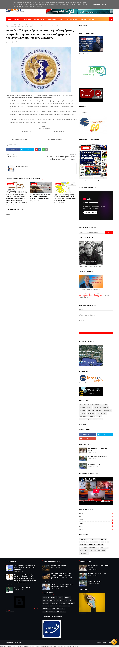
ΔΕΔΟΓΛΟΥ (104, 404)
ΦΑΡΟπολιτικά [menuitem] (72, 19)
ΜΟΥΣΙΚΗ (82, 410)
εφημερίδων (95, 180)
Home (99, 642)
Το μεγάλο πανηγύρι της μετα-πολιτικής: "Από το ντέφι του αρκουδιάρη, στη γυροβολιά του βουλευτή (61, 576)
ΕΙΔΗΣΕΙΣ (82, 407)
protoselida (100, 180)
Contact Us (110, 642)
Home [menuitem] (9, 19)
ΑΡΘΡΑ (97, 404)
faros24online (18, 642)
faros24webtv (83, 424)
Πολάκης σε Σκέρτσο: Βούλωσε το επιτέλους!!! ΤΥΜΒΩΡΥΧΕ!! (62, 585)
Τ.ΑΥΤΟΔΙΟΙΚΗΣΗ (101, 413)
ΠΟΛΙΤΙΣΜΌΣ (91, 413)
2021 (96, 529)
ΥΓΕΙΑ (99, 416)
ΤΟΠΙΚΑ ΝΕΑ (17, 25)
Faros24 (9, 42)
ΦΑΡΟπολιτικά (98, 419)
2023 (96, 523)
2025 (96, 516)
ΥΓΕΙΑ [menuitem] (61, 19)
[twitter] (105, 434)
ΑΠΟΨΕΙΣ (90, 404)
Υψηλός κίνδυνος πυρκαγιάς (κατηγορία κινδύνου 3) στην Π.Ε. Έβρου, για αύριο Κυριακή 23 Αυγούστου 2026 (65, 197)
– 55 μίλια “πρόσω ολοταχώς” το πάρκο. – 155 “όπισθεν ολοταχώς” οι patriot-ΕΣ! (25, 567)
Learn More (96, 4)
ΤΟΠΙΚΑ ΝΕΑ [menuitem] (27, 19)
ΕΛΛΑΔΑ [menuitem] (91, 19)
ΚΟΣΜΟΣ (105, 407)
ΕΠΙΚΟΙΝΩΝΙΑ (97, 407)
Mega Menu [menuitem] (52, 19)
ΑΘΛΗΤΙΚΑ (83, 404)
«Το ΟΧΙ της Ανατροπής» (22, 587)
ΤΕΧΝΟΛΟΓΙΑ (83, 416)
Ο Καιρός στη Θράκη (94, 464)
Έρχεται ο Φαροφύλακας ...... (60, 565)
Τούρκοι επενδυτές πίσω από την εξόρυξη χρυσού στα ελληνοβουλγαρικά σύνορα (40, 196)
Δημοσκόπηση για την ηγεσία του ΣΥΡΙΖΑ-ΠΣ (98, 449)
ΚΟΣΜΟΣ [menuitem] (83, 19)
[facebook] (87, 434)
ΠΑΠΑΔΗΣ (99, 410)
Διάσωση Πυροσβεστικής (87, 294)
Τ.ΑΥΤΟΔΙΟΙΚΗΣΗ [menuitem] (38, 19)
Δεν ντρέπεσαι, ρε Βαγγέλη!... (97, 456)
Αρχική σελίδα (9, 25)
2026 (96, 513)
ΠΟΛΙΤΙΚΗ (82, 413)
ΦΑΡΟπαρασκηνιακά (86, 419)
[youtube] (87, 438)
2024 (96, 520)
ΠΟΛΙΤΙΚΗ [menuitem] (16, 19)
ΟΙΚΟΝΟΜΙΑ (90, 410)
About (104, 642)
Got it (104, 4)
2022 (96, 526)
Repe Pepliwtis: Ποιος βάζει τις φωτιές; (90, 296)
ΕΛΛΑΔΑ (89, 407)
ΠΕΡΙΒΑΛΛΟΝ (107, 410)
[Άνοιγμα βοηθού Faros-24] (114, 642)
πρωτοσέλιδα (88, 180)
